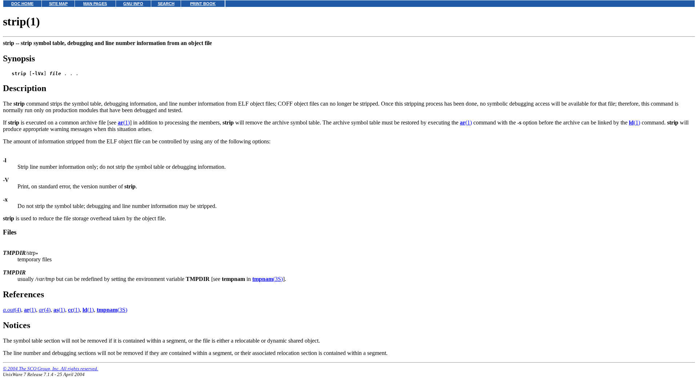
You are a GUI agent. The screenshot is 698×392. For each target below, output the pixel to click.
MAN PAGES (95, 3)
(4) (12, 310)
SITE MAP (58, 3)
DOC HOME (22, 3)
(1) (124, 122)
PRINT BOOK (203, 3)
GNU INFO (133, 3)
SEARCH (166, 3)
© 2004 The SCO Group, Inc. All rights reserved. (50, 368)
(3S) (267, 279)
